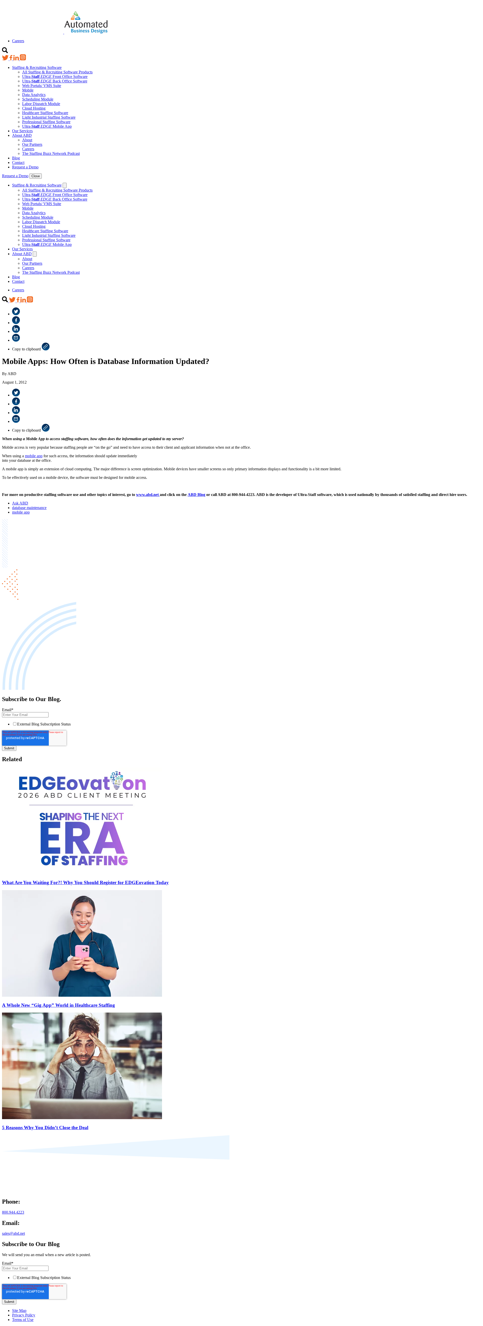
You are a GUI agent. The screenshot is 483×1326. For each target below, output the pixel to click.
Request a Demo (25, 167)
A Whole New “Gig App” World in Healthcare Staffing (58, 1005)
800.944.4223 (13, 1212)
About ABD (22, 135)
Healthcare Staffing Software (45, 113)
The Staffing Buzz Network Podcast (51, 153)
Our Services (22, 131)
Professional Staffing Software (46, 122)
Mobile (27, 90)
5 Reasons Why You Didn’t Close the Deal (45, 1127)
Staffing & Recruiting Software (37, 67)
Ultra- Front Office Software (55, 76)
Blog (16, 158)
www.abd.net (148, 494)
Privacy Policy (23, 1315)
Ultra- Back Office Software (54, 81)
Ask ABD (20, 503)
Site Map (19, 1310)
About (27, 140)
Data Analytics (34, 95)
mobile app (34, 456)
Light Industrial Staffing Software (48, 117)
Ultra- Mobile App (47, 126)
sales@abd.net (13, 1233)
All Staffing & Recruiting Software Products (57, 72)
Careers (18, 41)
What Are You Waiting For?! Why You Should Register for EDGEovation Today (85, 882)
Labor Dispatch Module (41, 104)
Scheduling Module (37, 99)
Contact (18, 162)
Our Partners (32, 144)
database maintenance (29, 508)
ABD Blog (196, 494)
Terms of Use (22, 1319)
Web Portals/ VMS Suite (41, 85)
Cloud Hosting (34, 108)
